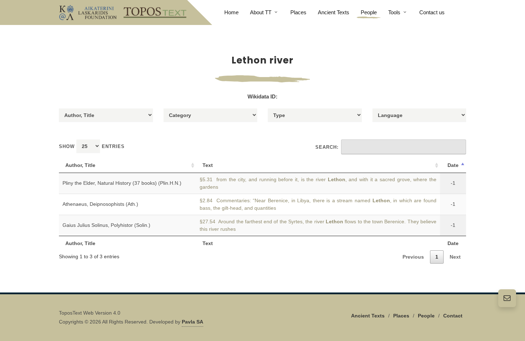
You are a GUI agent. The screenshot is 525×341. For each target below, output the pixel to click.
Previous (413, 257)
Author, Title (80, 165)
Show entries (92, 146)
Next (455, 257)
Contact (452, 316)
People (426, 316)
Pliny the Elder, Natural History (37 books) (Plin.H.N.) (121, 183)
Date (453, 165)
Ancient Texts (368, 316)
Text (207, 165)
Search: (327, 147)
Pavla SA (192, 322)
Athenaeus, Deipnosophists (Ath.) (100, 204)
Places (401, 316)
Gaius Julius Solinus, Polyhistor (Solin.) (106, 225)
